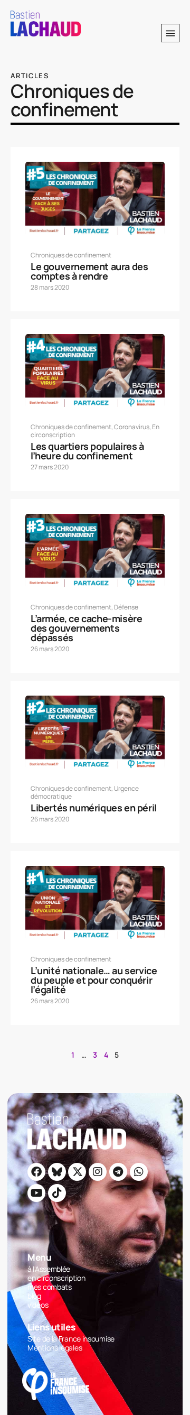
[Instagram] (98, 1172)
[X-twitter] (77, 1172)
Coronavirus (131, 426)
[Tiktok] (57, 1193)
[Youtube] (36, 1193)
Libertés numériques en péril (94, 807)
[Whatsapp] (139, 1172)
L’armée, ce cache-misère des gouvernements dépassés (86, 628)
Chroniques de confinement (71, 255)
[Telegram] (118, 1172)
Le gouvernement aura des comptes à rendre (89, 271)
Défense (126, 607)
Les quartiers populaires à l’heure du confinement (87, 451)
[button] (170, 33)
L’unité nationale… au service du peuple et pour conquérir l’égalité (94, 980)
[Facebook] (36, 1172)
